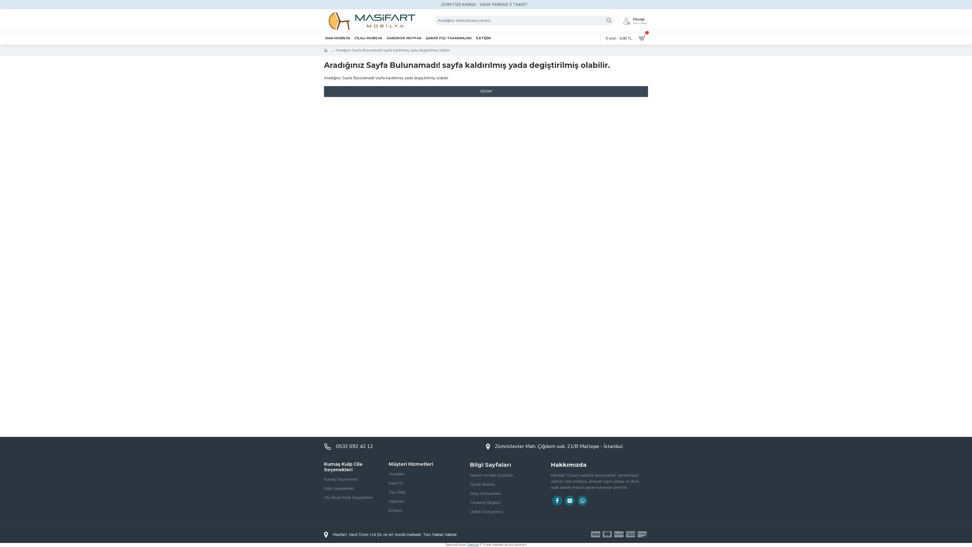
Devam (486, 91)
